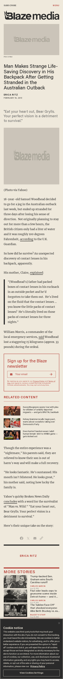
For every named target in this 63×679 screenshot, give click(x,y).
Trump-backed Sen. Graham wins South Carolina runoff (41, 579)
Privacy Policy (38, 381)
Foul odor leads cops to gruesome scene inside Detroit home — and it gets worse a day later (43, 594)
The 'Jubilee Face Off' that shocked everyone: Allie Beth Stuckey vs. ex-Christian (44, 608)
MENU (56, 6)
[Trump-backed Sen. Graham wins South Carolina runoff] (15, 581)
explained (36, 272)
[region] (31, 649)
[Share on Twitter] (28, 538)
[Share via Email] (35, 538)
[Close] (59, 623)
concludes (10, 501)
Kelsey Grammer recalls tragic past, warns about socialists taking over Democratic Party (39, 422)
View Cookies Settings (31, 673)
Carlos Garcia (38, 586)
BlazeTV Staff (38, 615)
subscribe (10, 6)
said (41, 337)
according (26, 239)
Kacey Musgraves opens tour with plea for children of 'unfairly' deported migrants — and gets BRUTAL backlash (41, 410)
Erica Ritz (11, 95)
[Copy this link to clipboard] (41, 538)
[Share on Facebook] (21, 538)
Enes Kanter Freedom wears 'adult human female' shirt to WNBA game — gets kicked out (40, 434)
